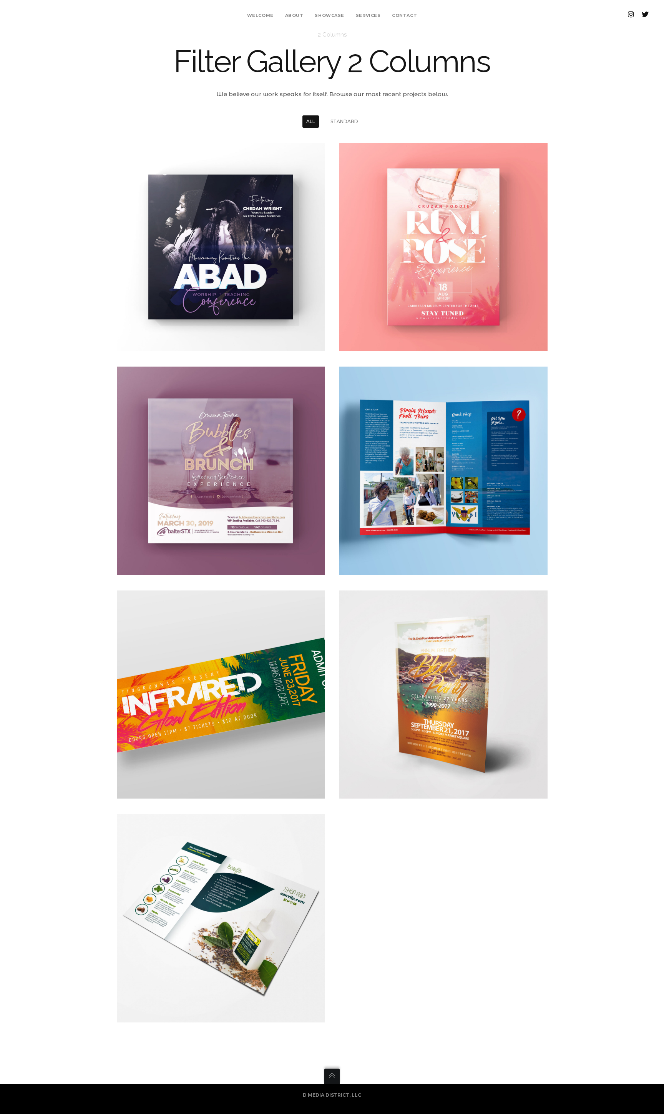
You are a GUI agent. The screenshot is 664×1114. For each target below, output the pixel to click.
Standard (344, 121)
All (310, 121)
